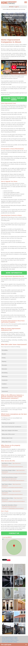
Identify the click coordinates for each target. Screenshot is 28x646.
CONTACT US (14, 533)
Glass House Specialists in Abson (9, 641)
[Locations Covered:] (1, 2)
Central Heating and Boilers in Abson (10, 640)
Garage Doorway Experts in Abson (10, 638)
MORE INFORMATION (14, 273)
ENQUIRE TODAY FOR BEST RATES (14, 99)
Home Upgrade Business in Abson (9, 637)
